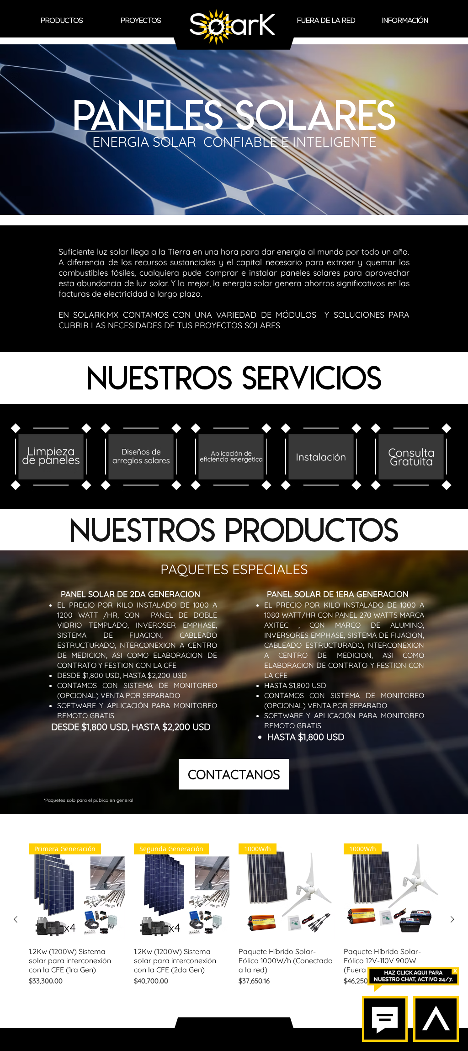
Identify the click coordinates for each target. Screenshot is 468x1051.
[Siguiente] (452, 919)
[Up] (436, 1019)
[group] (234, 919)
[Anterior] (15, 919)
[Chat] (385, 1019)
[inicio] (232, 27)
